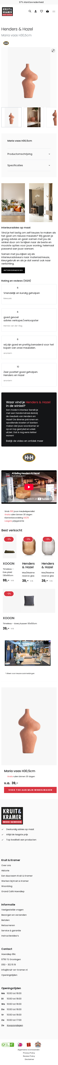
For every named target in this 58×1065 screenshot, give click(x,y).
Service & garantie (11, 930)
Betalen (5, 920)
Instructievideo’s (10, 935)
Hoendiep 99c (8, 954)
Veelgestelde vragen (12, 909)
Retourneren (8, 925)
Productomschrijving (19, 154)
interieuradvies (13, 270)
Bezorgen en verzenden (14, 914)
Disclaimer (29, 1059)
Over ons (6, 865)
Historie (5, 870)
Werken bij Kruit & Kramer (15, 881)
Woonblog (6, 886)
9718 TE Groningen (11, 959)
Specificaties (15, 165)
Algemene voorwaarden (29, 1050)
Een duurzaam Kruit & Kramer (17, 875)
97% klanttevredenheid (31, 2)
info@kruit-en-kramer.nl (14, 969)
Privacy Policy (29, 1053)
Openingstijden (9, 975)
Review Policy (29, 1056)
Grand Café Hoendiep (12, 891)
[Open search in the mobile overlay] (30, 11)
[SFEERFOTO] (29, 77)
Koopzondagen (15, 1025)
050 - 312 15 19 (8, 964)
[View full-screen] (53, 50)
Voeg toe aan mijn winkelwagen (30, 790)
